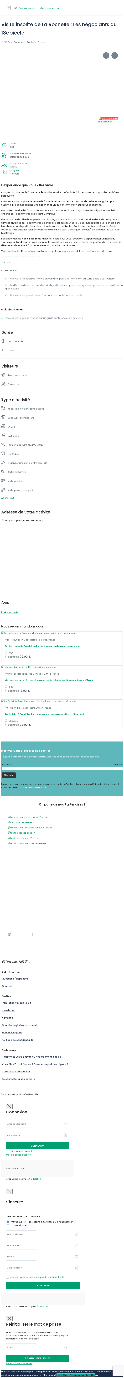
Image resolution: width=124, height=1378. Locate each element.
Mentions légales (12, 1032)
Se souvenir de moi (21, 1151)
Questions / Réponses (15, 978)
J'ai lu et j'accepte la (37, 1277)
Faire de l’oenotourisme (13, 920)
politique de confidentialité (32, 787)
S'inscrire (36, 1178)
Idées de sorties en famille (15, 914)
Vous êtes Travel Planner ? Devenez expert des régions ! (35, 1064)
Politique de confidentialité (17, 1040)
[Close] (9, 1106)
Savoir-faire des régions (14, 883)
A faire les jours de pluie (13, 899)
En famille (6, 874)
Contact (7, 986)
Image (101, 121)
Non (65, 1375)
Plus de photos (110, 118)
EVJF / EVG (6, 877)
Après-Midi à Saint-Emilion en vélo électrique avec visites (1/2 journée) (44, 714)
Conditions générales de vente (20, 1025)
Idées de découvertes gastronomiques (22, 917)
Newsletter (8, 1010)
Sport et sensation (10, 889)
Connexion (43, 1306)
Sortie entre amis (10, 886)
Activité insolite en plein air (15, 867)
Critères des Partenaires (16, 1071)
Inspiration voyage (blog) (17, 1003)
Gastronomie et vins (11, 880)
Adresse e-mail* (62, 764)
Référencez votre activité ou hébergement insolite (31, 1056)
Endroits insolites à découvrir (16, 911)
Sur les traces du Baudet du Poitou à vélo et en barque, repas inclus (42, 646)
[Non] (96, 1375)
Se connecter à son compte (18, 1079)
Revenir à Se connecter (19, 1363)
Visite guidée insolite (12, 896)
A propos (7, 1017)
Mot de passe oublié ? (18, 1154)
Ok (59, 1375)
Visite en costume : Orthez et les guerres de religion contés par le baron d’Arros (49, 680)
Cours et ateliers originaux (15, 870)
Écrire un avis (9, 612)
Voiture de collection (12, 892)
